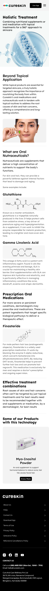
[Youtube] (22, 555)
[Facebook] (10, 555)
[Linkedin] (16, 555)
